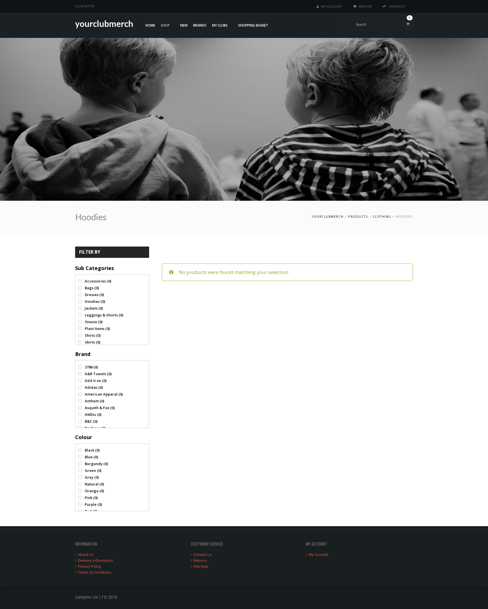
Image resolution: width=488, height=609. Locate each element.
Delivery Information (95, 560)
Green (93, 470)
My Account (318, 554)
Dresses (94, 294)
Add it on (95, 380)
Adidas (94, 387)
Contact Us (202, 554)
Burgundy (96, 463)
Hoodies (95, 301)
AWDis (93, 414)
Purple (93, 504)
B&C (91, 421)
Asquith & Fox (100, 407)
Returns (200, 560)
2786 (91, 367)
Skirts (92, 342)
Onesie (94, 321)
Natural (94, 484)
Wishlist (365, 6)
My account (331, 6)
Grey (92, 477)
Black (92, 450)
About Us (85, 554)
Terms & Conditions (94, 572)
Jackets (94, 308)
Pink (91, 497)
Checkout (397, 6)
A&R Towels (98, 373)
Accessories (98, 281)
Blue (91, 456)
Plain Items (97, 328)
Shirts (93, 335)
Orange (94, 490)
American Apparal (104, 394)
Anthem (94, 400)
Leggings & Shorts (104, 315)
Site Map (200, 566)
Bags (92, 287)
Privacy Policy (89, 566)
